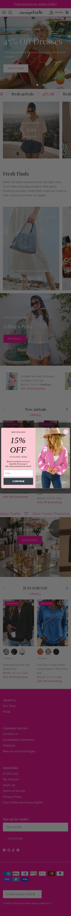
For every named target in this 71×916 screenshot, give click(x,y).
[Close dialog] (66, 432)
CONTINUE (18, 481)
